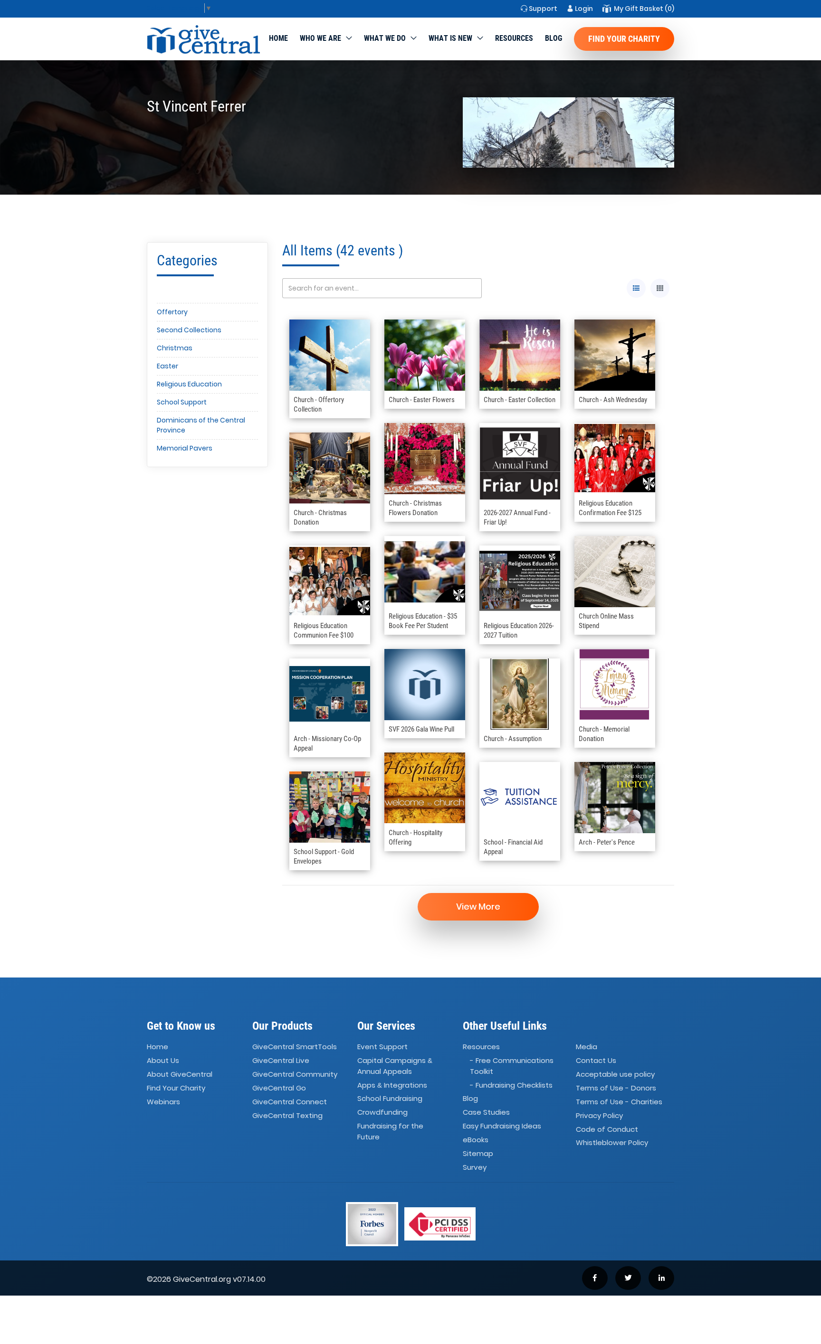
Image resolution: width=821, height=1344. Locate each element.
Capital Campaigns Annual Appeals (394, 1065)
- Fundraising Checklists (511, 1085)
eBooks (475, 1140)
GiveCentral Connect (289, 1102)
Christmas (174, 348)
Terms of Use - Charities (619, 1102)
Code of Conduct (607, 1129)
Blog (553, 38)
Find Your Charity (624, 39)
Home (278, 38)
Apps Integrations (392, 1085)
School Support (182, 402)
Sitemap (478, 1153)
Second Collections (189, 330)
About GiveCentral (179, 1074)
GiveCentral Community (294, 1074)
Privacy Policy (599, 1115)
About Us (163, 1060)
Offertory (172, 312)
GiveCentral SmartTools (294, 1047)
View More (478, 906)
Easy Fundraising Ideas (502, 1126)
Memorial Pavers (184, 448)
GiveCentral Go (279, 1088)
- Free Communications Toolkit (512, 1065)
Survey (475, 1167)
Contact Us (596, 1060)
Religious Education (189, 384)
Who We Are (320, 38)
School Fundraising (389, 1099)
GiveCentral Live (280, 1060)
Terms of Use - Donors (616, 1088)
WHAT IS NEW (450, 38)
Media (586, 1047)
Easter (167, 366)
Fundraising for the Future (390, 1131)
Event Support (382, 1047)
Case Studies (486, 1113)
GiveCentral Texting (287, 1115)
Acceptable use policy (615, 1074)
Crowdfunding (382, 1113)
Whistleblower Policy (612, 1143)
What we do (385, 38)
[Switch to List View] (636, 288)
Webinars (163, 1102)
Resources (514, 38)
